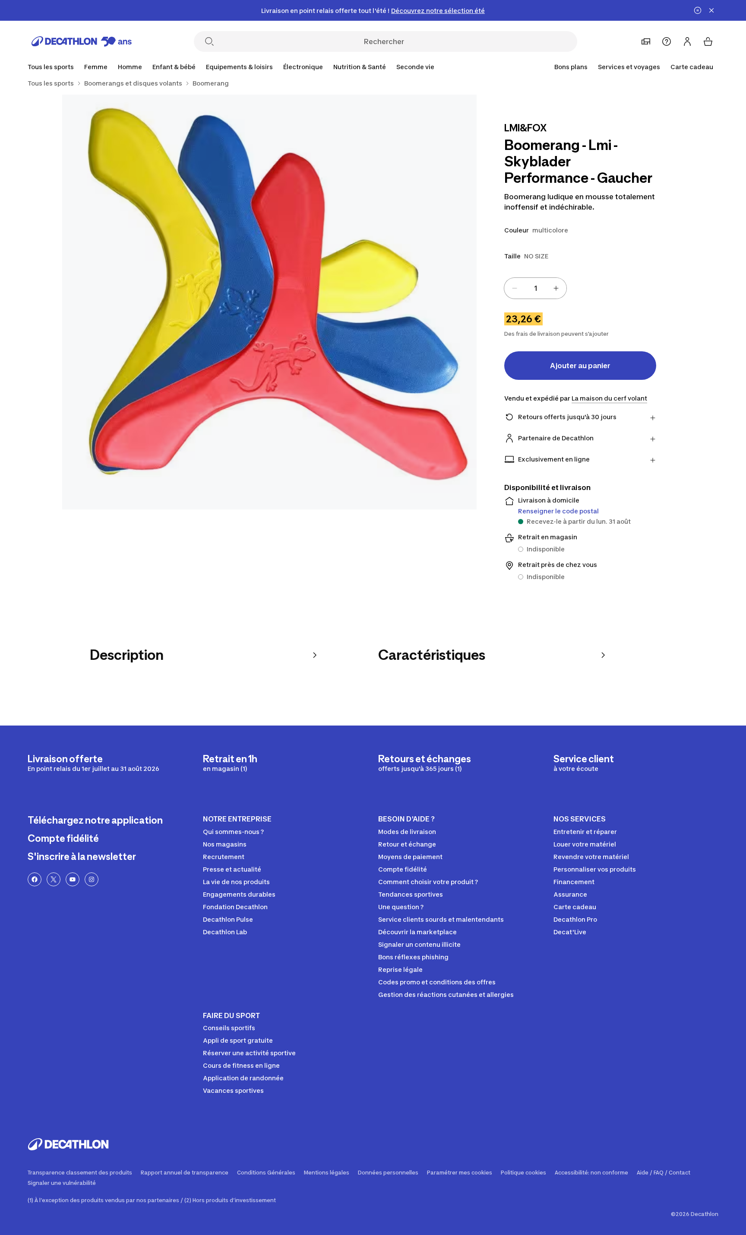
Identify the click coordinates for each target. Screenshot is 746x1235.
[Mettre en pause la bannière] (698, 10)
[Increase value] (556, 288)
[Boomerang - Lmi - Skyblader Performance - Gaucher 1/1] (269, 302)
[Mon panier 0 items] (708, 41)
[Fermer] (711, 10)
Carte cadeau (691, 66)
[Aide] (666, 41)
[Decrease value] (514, 288)
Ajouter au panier (580, 365)
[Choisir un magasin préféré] (645, 41)
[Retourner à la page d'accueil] (82, 41)
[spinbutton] (535, 288)
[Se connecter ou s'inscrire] (687, 41)
